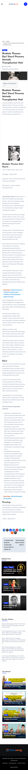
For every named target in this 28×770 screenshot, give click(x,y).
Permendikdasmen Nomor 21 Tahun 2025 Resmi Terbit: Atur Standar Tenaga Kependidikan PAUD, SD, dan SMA (13, 632)
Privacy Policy (21, 763)
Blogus (22, 758)
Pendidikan (8, 682)
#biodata (6, 69)
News (6, 698)
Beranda (5, 763)
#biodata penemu (13, 69)
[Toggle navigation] (2, 4)
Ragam (5, 50)
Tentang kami (12, 763)
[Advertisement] (14, 22)
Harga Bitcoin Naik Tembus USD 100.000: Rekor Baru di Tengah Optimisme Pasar (13, 571)
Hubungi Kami (14, 767)
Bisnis (5, 567)
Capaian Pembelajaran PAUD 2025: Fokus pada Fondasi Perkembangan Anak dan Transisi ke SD (13, 625)
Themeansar (13, 760)
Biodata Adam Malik (10, 605)
